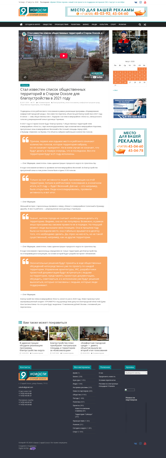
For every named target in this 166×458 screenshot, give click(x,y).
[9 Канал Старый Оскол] (21, 24)
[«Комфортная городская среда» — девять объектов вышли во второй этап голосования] (94, 328)
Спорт (113, 24)
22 (140, 79)
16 (144, 76)
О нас (101, 373)
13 (130, 76)
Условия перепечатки (107, 380)
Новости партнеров (80, 391)
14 (135, 76)
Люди (94, 24)
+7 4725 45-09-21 (25, 396)
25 (120, 82)
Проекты (76, 405)
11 (120, 76)
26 (125, 82)
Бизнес (86, 24)
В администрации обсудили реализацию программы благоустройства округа (32, 347)
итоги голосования (71, 103)
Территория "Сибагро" (84, 414)
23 (144, 79)
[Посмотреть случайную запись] (144, 24)
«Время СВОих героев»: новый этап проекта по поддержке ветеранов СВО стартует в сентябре (87, 2)
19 (125, 79)
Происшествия (61, 24)
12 (125, 76)
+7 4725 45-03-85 (25, 393)
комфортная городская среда (89, 103)
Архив (75, 373)
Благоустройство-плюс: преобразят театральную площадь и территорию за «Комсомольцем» (63, 347)
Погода (75, 398)
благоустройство (59, 103)
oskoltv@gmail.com (26, 387)
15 (140, 76)
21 (135, 79)
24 (115, 82)
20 (130, 79)
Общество (47, 24)
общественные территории (29, 105)
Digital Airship (24, 448)
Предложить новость (107, 376)
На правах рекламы (80, 387)
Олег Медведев (45, 105)
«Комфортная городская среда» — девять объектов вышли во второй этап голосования (94, 347)
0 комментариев (37, 353)
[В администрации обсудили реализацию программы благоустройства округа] (33, 328)
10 (115, 76)
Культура (104, 24)
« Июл (115, 90)
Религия (122, 24)
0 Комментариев (44, 103)
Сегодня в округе (32, 24)
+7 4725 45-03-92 (25, 402)
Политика (75, 24)
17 (115, 79)
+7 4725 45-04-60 (25, 404)
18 (120, 79)
